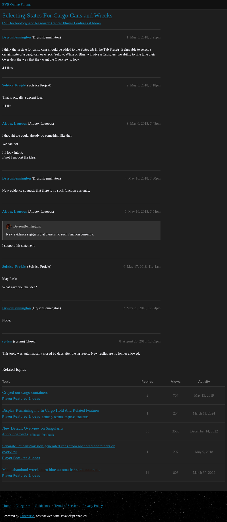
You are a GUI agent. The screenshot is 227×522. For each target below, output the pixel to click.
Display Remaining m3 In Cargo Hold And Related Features (51, 410)
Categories (23, 506)
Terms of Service (66, 506)
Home (6, 506)
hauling (47, 417)
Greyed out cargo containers (25, 392)
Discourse (27, 516)
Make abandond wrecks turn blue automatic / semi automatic (51, 469)
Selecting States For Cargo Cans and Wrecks (57, 15)
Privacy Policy (92, 506)
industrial (82, 417)
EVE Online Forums (16, 4)
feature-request (64, 417)
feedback (47, 434)
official (35, 434)
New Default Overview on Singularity (33, 428)
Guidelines (42, 506)
